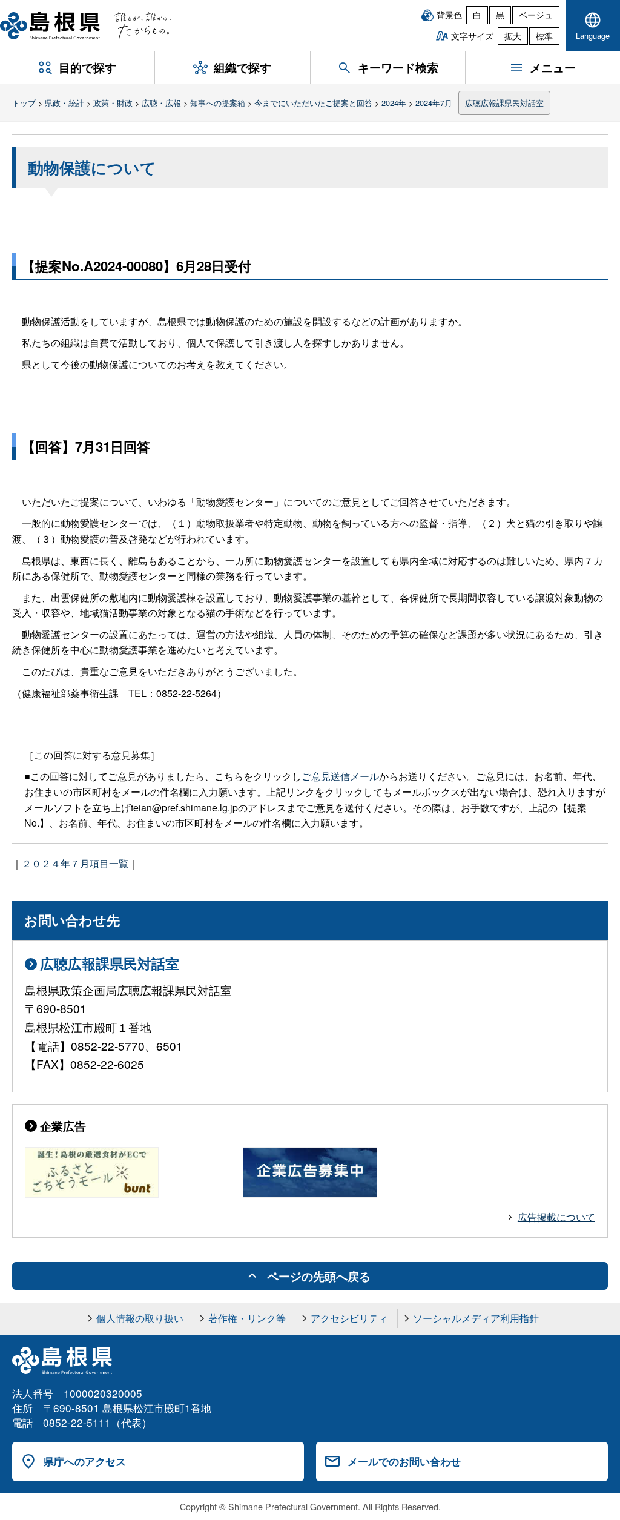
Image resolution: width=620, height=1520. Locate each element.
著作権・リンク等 (247, 1318)
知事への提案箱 (217, 102)
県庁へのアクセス (85, 1461)
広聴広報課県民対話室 (504, 102)
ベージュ (536, 14)
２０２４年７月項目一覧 (75, 863)
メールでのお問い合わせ (404, 1461)
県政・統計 (64, 102)
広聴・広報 (161, 102)
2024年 (393, 102)
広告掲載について (556, 1217)
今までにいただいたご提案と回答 (313, 102)
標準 (544, 36)
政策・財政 (113, 102)
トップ (24, 102)
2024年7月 (433, 102)
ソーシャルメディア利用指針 (476, 1318)
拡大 (512, 36)
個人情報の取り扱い (139, 1318)
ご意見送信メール (340, 776)
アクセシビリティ (349, 1318)
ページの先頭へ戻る (319, 1275)
